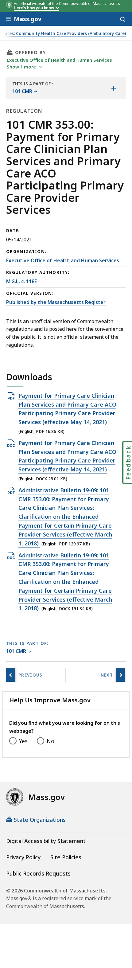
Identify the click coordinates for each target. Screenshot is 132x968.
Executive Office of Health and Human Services (59, 60)
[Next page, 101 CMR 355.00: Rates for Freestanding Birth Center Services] (120, 675)
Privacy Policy (23, 857)
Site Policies (65, 857)
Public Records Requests (38, 873)
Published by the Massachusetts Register (56, 302)
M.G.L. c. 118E (21, 281)
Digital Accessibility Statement (46, 841)
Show (21, 67)
